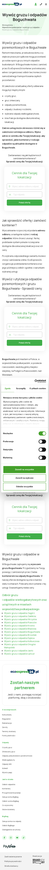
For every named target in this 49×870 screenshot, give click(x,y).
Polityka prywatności (12, 861)
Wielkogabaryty (8, 760)
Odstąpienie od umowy (11, 829)
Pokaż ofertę (24, 202)
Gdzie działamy (8, 809)
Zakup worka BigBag (10, 797)
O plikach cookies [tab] (38, 388)
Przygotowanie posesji (11, 793)
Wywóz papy (7, 772)
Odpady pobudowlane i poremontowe (17, 756)
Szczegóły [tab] (21, 388)
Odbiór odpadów (8, 784)
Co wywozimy (7, 805)
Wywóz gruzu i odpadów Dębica (19, 638)
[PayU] (9, 846)
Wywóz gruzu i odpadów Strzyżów (20, 619)
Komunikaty (7, 715)
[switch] (42, 441)
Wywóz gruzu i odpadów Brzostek (20, 635)
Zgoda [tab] (8, 388)
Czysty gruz (7, 747)
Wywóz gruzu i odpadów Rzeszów (20, 622)
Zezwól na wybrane (24, 478)
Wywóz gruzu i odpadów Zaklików (20, 616)
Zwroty (5, 727)
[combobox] (27, 186)
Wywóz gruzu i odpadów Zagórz (19, 613)
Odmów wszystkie (24, 486)
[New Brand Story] (39, 861)
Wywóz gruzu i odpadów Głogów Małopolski (20, 646)
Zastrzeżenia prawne (13, 856)
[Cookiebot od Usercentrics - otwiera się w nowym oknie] (35, 381)
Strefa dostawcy (11, 866)
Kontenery (6, 788)
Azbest (5, 768)
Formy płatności (8, 735)
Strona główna (7, 25)
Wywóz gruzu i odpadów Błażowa (20, 628)
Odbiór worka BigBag (10, 801)
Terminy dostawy (9, 731)
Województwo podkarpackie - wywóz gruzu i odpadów (21, 27)
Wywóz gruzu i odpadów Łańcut (19, 653)
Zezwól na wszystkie (24, 469)
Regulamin (6, 719)
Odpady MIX (7, 764)
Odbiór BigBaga (8, 825)
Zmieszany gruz (8, 751)
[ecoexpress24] (12, 4)
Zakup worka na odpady (11, 821)
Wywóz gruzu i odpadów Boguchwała (22, 631)
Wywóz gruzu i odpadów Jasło (18, 650)
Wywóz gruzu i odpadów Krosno (19, 625)
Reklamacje (7, 723)
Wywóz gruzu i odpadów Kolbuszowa (21, 641)
